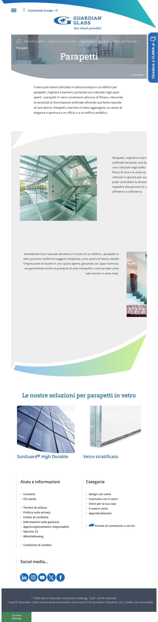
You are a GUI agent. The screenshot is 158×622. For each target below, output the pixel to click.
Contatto (29, 494)
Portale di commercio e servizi (115, 526)
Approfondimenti (100, 513)
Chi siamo (29, 499)
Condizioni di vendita (37, 545)
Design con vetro (100, 494)
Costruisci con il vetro (103, 499)
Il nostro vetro (98, 508)
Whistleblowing (33, 536)
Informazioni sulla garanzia (41, 522)
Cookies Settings (16, 617)
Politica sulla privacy (36, 512)
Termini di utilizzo (35, 507)
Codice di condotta (35, 517)
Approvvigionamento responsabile (46, 527)
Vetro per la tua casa (102, 503)
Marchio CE (30, 531)
